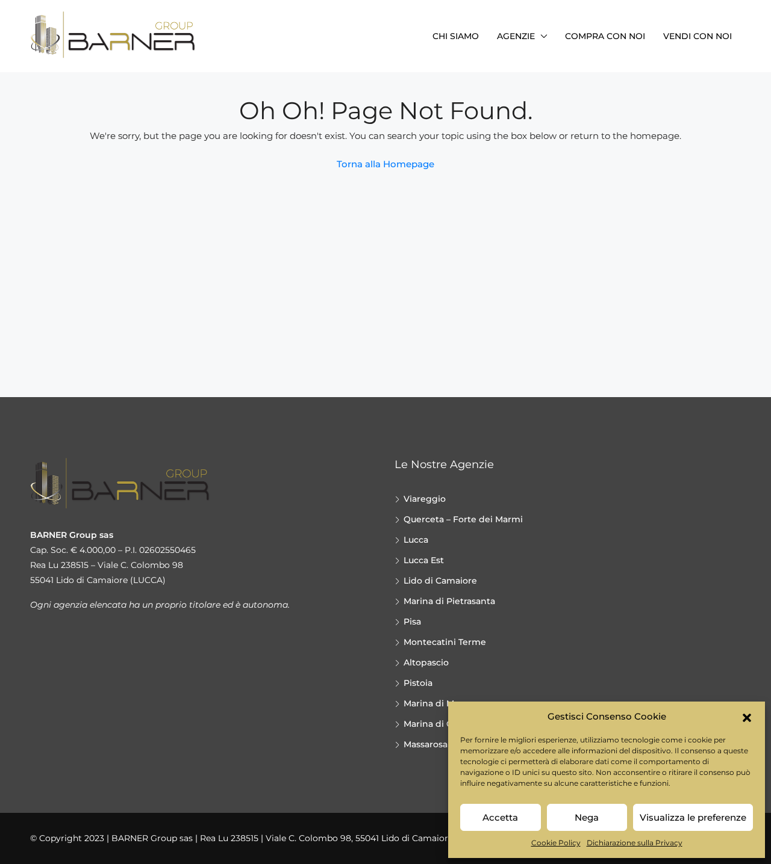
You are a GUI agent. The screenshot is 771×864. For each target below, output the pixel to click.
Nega (587, 817)
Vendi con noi (697, 36)
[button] (747, 717)
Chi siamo (455, 36)
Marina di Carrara (440, 723)
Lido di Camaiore (440, 580)
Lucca (416, 539)
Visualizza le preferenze (693, 817)
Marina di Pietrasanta (449, 601)
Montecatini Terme (445, 642)
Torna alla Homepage (385, 164)
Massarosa (426, 744)
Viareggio (425, 498)
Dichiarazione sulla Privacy (634, 842)
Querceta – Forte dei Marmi (463, 519)
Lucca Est (424, 560)
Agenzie (516, 36)
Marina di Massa (438, 703)
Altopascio (426, 662)
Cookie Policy (556, 842)
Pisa (412, 621)
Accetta (500, 817)
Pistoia (418, 682)
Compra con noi (605, 36)
